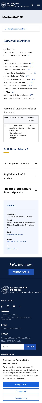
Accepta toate (21, 384)
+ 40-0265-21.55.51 (9, 314)
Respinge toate (21, 397)
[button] (21, 163)
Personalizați (21, 391)
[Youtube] (14, 306)
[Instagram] (7, 306)
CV (28, 55)
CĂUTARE (30, 346)
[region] (21, 379)
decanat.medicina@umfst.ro (11, 328)
